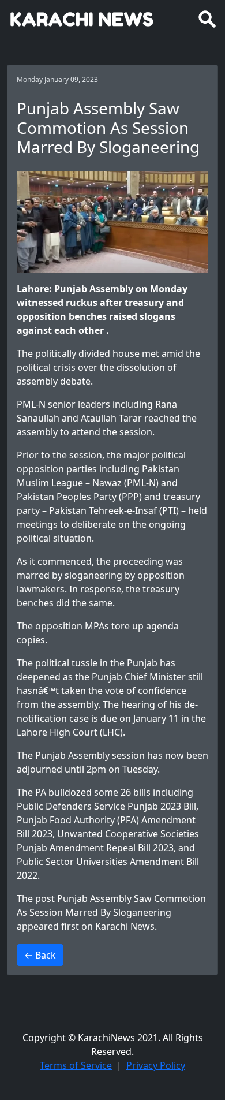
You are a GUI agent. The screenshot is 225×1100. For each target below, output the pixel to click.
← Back (40, 955)
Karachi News (125, 926)
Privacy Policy (155, 1065)
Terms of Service (76, 1065)
